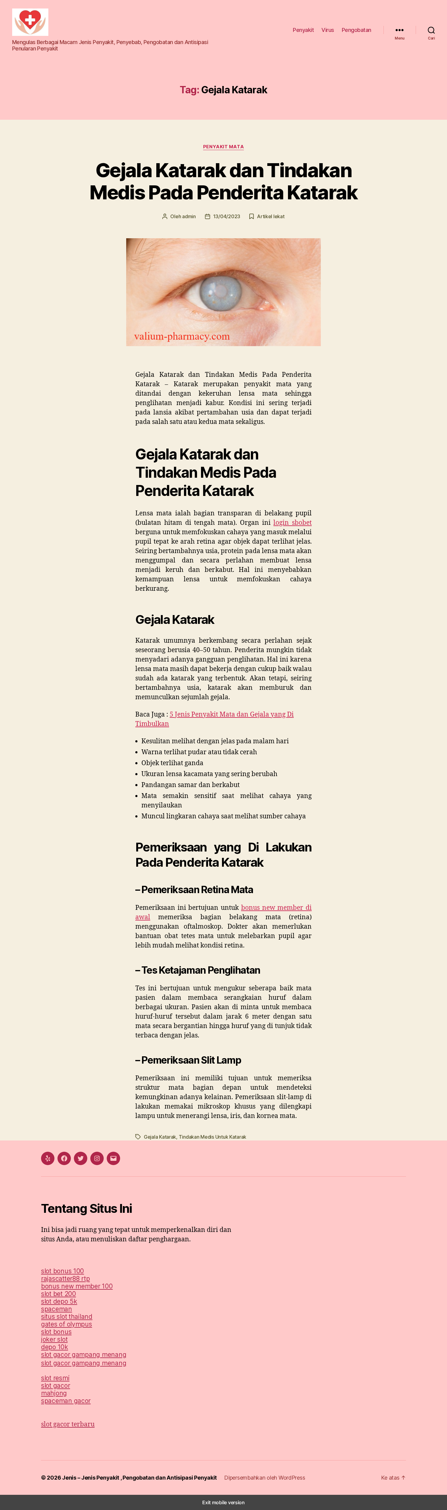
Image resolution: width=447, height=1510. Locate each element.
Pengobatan (356, 30)
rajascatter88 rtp (65, 1278)
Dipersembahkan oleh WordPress (264, 1477)
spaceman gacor (66, 1401)
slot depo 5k (59, 1301)
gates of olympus (66, 1324)
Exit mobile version (223, 1502)
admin (189, 216)
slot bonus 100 (62, 1271)
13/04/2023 (226, 216)
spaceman (56, 1309)
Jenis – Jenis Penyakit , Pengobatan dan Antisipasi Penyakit (139, 1477)
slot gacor (55, 1385)
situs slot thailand (66, 1316)
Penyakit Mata (223, 147)
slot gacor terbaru (68, 1424)
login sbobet (292, 523)
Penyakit (303, 30)
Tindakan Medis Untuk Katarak (212, 1137)
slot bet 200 (58, 1294)
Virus (327, 30)
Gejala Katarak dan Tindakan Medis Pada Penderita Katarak (223, 181)
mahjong (54, 1393)
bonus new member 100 (77, 1286)
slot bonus (56, 1332)
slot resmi (55, 1378)
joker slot (54, 1339)
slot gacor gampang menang (83, 1354)
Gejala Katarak (160, 1137)
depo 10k (54, 1347)
